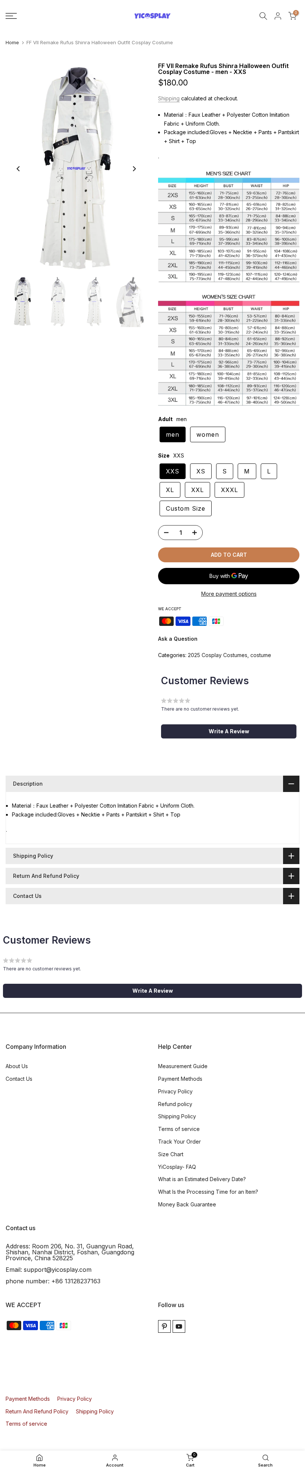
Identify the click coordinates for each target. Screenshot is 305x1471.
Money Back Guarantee (187, 1204)
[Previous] (18, 168)
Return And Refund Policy (37, 1411)
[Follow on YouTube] (179, 1326)
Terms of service (179, 1129)
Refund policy (175, 1104)
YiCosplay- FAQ (177, 1167)
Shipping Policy (177, 1116)
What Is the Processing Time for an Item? (208, 1192)
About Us (17, 1066)
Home (12, 42)
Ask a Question (178, 639)
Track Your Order (179, 1141)
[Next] (133, 168)
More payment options (229, 594)
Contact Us (19, 1079)
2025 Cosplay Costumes (217, 655)
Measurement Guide (183, 1066)
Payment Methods (180, 1079)
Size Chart (170, 1154)
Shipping (169, 98)
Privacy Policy (175, 1091)
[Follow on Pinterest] (164, 1326)
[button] (228, 731)
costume (260, 655)
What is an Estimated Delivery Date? (202, 1179)
